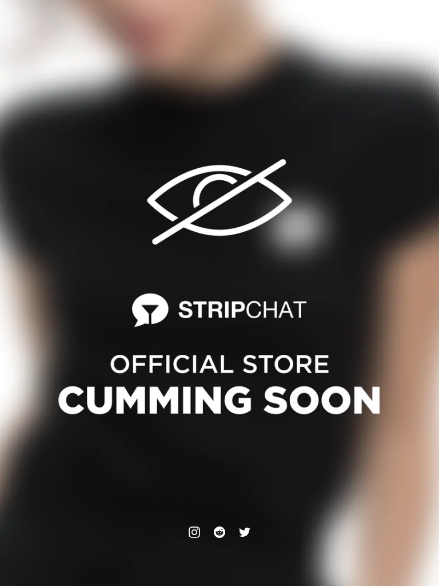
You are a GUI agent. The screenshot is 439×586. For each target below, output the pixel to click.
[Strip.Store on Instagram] (194, 532)
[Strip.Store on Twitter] (244, 532)
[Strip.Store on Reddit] (219, 532)
